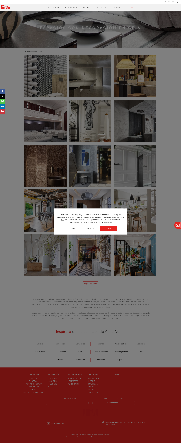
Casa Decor (53, 7)
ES (165, 2)
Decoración (71, 7)
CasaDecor (5, 7)
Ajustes (72, 228)
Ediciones (117, 7)
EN (169, 2)
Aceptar (108, 228)
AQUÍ (62, 220)
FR (173, 2)
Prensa (86, 7)
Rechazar (90, 228)
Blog (131, 7)
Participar (101, 7)
